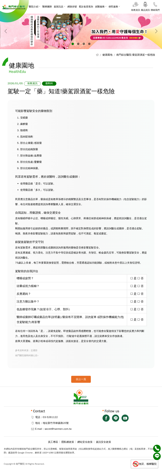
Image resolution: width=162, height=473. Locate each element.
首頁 (97, 55)
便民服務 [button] (113, 6)
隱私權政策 (67, 442)
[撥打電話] (157, 448)
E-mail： (40, 428)
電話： (39, 417)
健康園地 (107, 54)
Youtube (125, 418)
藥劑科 (49, 83)
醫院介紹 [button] (33, 6)
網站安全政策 (85, 442)
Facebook (106, 418)
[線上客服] (157, 456)
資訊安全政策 (103, 442)
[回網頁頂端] (157, 464)
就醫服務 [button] (100, 6)
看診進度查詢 (86, 6)
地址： (39, 423)
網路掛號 (72, 6)
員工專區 (53, 442)
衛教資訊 (32, 83)
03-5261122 (50, 417)
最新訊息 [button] (58, 6)
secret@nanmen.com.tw (58, 428)
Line (115, 418)
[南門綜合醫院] (14, 7)
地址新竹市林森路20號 (56, 423)
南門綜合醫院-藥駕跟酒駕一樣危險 (135, 54)
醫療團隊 (47, 6)
